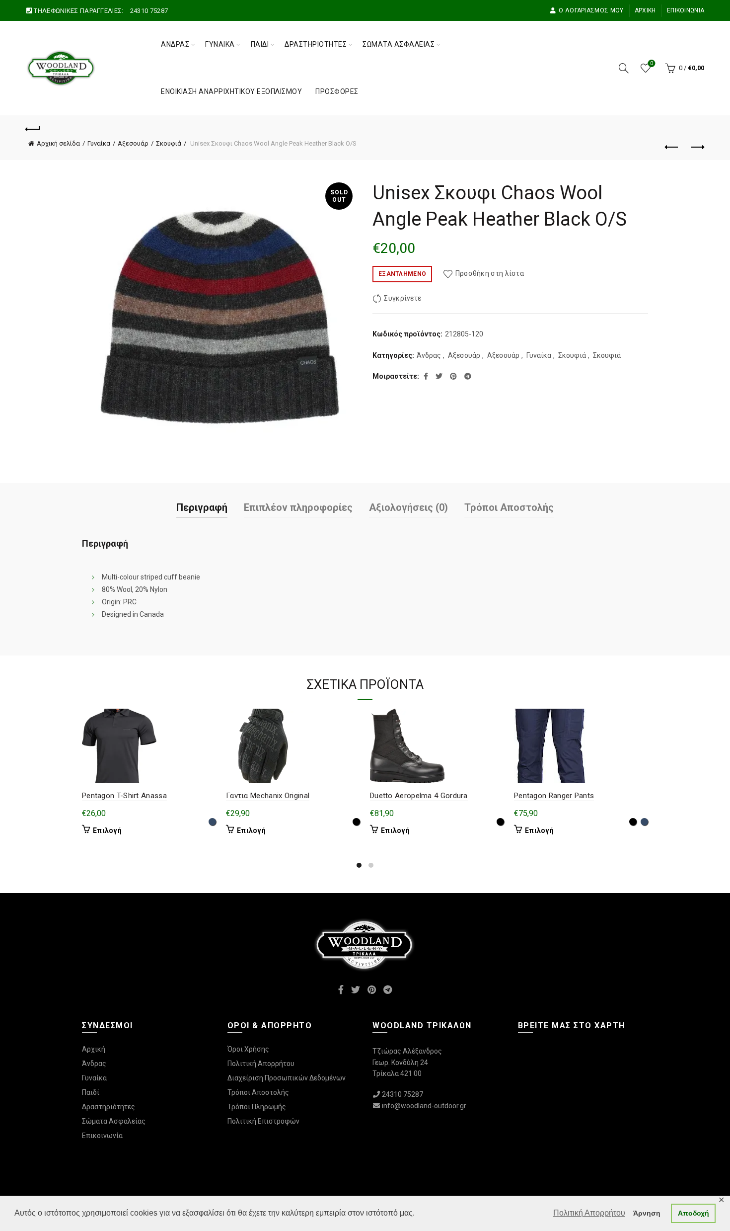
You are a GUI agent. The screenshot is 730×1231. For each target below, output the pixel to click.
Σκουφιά (168, 143)
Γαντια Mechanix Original (267, 795)
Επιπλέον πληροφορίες (298, 507)
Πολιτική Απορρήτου (260, 1063)
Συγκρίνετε (402, 299)
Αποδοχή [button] (693, 1213)
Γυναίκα (220, 44)
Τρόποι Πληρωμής (256, 1107)
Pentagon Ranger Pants (554, 795)
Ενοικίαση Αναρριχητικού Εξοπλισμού (231, 91)
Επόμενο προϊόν (696, 148)
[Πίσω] (33, 128)
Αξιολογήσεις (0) (408, 507)
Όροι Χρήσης (248, 1049)
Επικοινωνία (685, 10)
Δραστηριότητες (316, 44)
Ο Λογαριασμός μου (591, 10)
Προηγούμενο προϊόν (671, 148)
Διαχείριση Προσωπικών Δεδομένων (286, 1078)
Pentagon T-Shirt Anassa (124, 795)
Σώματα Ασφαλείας (399, 44)
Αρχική (645, 10)
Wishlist (651, 63)
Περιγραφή (201, 507)
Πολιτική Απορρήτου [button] (589, 1213)
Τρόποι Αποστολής (509, 507)
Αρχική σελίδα (58, 143)
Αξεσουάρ (133, 143)
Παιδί (260, 44)
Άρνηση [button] (646, 1213)
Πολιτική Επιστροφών (263, 1121)
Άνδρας (175, 44)
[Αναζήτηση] (624, 68)
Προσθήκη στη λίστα (489, 273)
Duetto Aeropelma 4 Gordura (419, 795)
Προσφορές (337, 91)
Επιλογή (107, 830)
